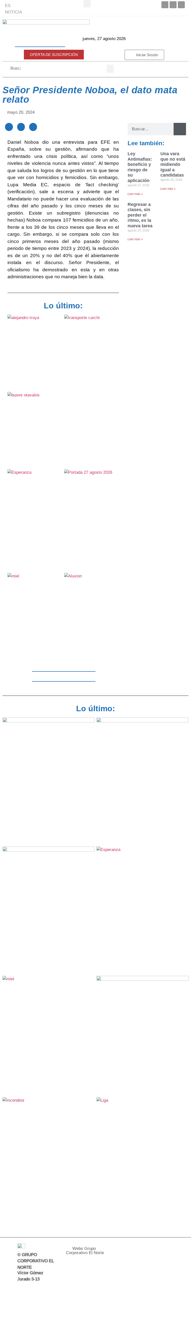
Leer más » (135, 194)
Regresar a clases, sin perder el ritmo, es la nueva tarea (140, 215)
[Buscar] (180, 129)
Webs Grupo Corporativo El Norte (85, 1250)
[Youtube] (181, 4)
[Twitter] (173, 4)
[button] (110, 69)
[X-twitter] (33, 1289)
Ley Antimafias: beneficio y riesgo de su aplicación (140, 167)
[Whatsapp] (33, 1301)
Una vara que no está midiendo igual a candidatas (172, 164)
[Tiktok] (20, 1301)
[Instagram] (46, 1289)
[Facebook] (164, 4)
